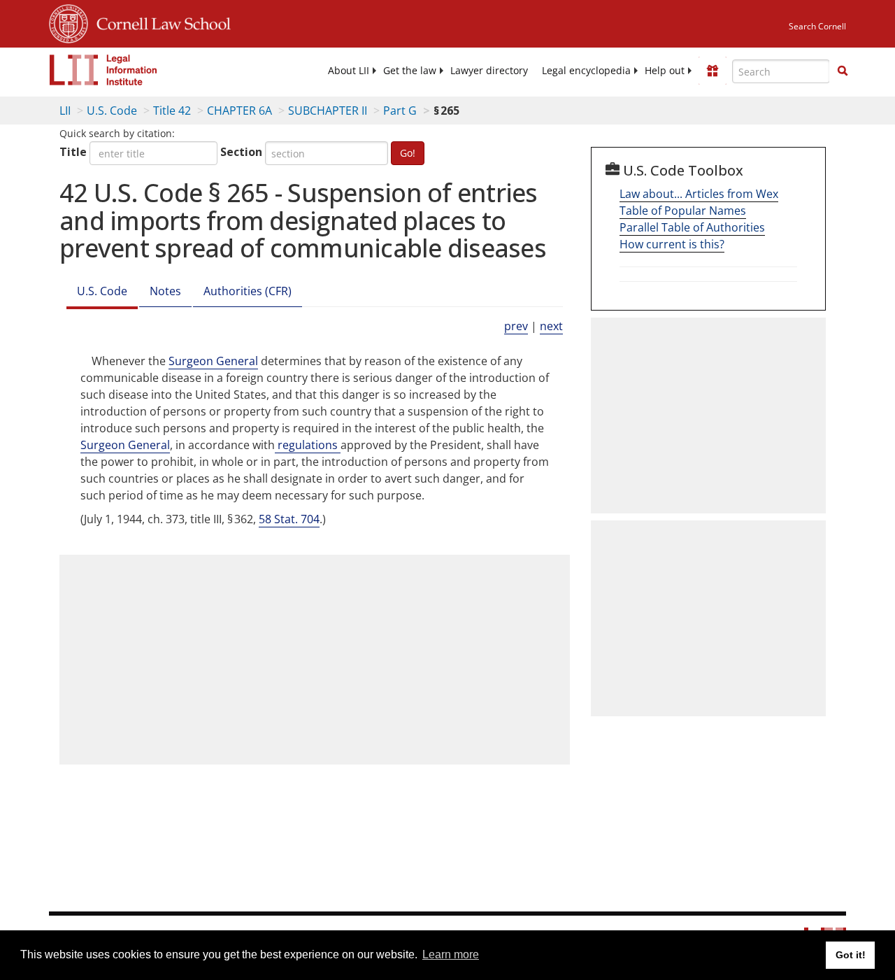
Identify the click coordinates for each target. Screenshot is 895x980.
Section (241, 151)
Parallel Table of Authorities (692, 227)
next (551, 326)
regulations (308, 445)
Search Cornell (817, 26)
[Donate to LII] (712, 71)
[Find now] (842, 71)
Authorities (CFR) (247, 291)
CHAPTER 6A (239, 110)
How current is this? (672, 244)
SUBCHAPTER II (327, 110)
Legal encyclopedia (586, 70)
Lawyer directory (489, 70)
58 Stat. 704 (289, 519)
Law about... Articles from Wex (699, 193)
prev (516, 326)
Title (73, 151)
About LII (348, 70)
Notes (165, 291)
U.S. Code (112, 110)
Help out (665, 70)
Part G (400, 110)
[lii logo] (103, 70)
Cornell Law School (159, 21)
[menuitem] (348, 71)
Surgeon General (213, 361)
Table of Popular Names (683, 210)
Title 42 (172, 110)
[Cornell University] (68, 21)
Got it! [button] (851, 954)
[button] (842, 71)
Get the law (409, 70)
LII (65, 110)
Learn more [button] (450, 954)
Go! (407, 152)
